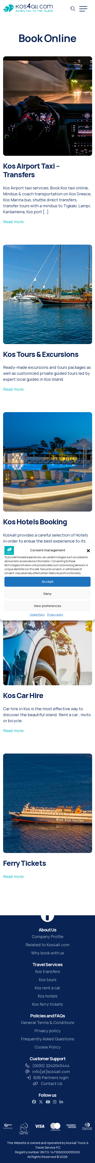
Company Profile (47, 936)
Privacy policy (55, 615)
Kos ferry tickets (47, 1004)
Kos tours (47, 979)
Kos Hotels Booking (35, 522)
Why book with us (47, 953)
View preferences (47, 605)
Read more (13, 221)
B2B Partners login (50, 1077)
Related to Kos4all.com (47, 944)
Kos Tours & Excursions (40, 354)
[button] (88, 550)
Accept (47, 581)
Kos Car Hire (23, 695)
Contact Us (51, 1083)
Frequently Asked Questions (47, 1038)
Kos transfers (47, 971)
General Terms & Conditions (47, 1022)
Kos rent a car (47, 987)
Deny (47, 593)
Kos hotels (47, 996)
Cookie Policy (37, 615)
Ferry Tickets (24, 863)
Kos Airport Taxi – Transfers (31, 170)
